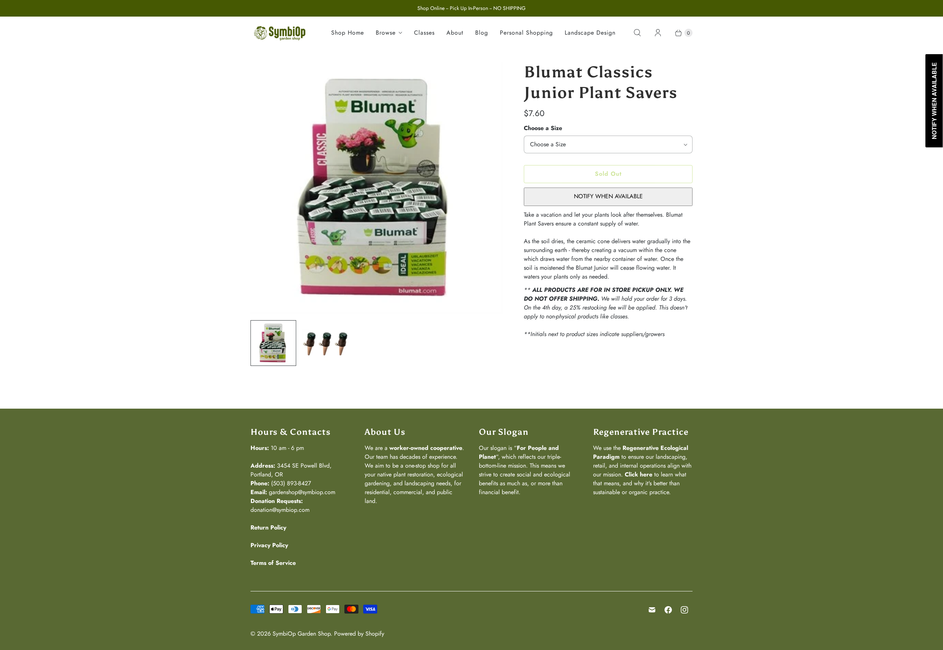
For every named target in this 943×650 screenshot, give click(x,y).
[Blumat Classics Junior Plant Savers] (376, 188)
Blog (481, 32)
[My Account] (658, 33)
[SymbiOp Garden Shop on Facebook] (668, 609)
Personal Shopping (526, 32)
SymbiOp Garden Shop (301, 633)
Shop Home (347, 32)
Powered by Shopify (359, 633)
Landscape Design (590, 32)
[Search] (637, 33)
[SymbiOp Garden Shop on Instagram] (684, 609)
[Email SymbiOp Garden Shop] (652, 609)
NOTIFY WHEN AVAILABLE (608, 196)
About (454, 32)
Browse (386, 32)
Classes (424, 32)
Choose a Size (543, 128)
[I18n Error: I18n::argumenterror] (273, 343)
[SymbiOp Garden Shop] (279, 32)
